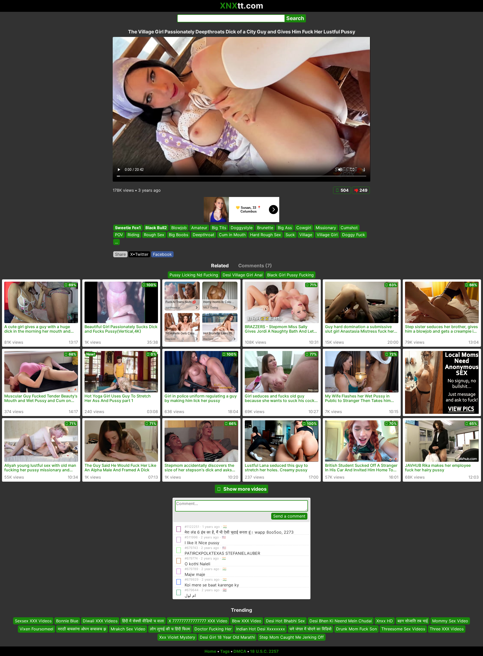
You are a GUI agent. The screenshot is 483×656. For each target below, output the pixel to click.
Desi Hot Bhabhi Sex (285, 620)
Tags (225, 651)
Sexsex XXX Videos (33, 620)
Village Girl (327, 234)
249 (363, 190)
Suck (290, 234)
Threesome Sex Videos (403, 629)
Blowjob (179, 227)
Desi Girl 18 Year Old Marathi (227, 637)
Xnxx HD (384, 620)
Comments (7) (255, 266)
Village (305, 234)
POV (119, 234)
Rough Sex (154, 234)
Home (210, 651)
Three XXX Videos (447, 629)
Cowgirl (303, 227)
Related (220, 266)
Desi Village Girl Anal (243, 274)
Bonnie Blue (67, 620)
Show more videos (245, 489)
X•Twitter (139, 254)
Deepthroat (203, 234)
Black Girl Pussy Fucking (290, 274)
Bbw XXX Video (246, 620)
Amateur (199, 227)
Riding (133, 234)
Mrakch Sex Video (128, 629)
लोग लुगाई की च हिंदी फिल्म (170, 629)
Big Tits (219, 227)
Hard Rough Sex (265, 234)
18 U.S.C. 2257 (264, 651)
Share (120, 254)
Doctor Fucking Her (213, 629)
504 (345, 190)
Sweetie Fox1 (128, 227)
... (116, 241)
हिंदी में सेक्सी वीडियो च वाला (143, 620)
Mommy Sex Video (450, 620)
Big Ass (285, 227)
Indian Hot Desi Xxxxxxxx (260, 629)
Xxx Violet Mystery (177, 637)
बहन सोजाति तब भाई (412, 620)
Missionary (326, 227)
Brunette (265, 227)
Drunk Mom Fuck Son (356, 629)
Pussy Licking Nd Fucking (194, 274)
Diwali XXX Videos (100, 620)
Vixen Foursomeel (36, 629)
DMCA (239, 651)
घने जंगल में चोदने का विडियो (311, 629)
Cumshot (349, 227)
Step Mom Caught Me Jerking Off (291, 637)
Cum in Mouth (232, 234)
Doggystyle (242, 227)
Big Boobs (178, 234)
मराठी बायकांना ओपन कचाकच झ (82, 629)
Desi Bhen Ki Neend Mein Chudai (340, 620)
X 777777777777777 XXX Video (198, 620)
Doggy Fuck (353, 234)
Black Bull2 (156, 227)
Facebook (162, 254)
